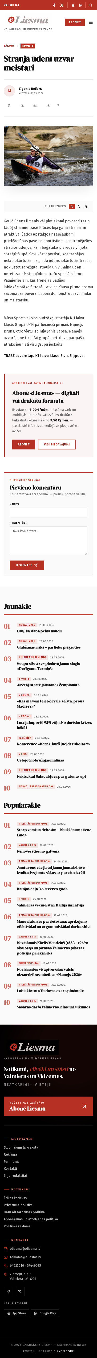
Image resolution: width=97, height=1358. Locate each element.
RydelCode (65, 1351)
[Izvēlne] (91, 22)
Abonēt (75, 22)
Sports (28, 45)
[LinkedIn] (35, 105)
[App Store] (73, 5)
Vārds (14, 504)
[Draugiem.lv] (48, 105)
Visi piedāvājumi (57, 444)
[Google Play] (81, 5)
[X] (62, 5)
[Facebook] (54, 5)
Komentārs (18, 523)
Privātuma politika (18, 1205)
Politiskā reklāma (17, 1226)
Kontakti (10, 1169)
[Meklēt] (89, 5)
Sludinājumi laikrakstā (21, 1148)
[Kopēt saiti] (58, 105)
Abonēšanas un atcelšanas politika (31, 1219)
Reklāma (10, 1155)
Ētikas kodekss (15, 1198)
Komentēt (24, 565)
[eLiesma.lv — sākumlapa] (28, 20)
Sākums (9, 45)
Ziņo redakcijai (15, 1176)
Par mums (11, 1162)
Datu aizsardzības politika (24, 1212)
